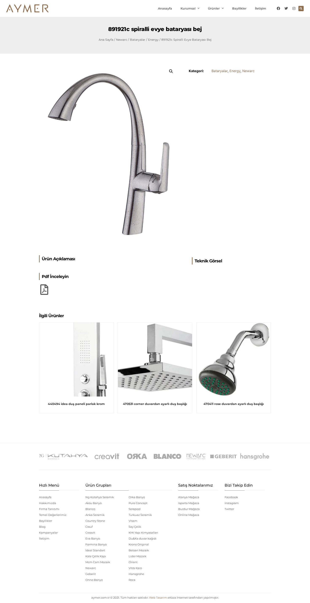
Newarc (121, 40)
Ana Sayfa (106, 40)
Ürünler (214, 8)
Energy (153, 40)
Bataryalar (137, 40)
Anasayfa (165, 8)
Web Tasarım (158, 597)
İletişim (260, 8)
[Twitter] (286, 8)
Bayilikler (239, 8)
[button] (301, 8)
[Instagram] (294, 8)
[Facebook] (278, 8)
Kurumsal (188, 8)
